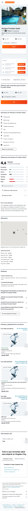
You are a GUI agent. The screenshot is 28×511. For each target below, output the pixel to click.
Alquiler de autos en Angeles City (11, 469)
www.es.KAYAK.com (7, 504)
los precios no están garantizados (13, 487)
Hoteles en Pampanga (18, 506)
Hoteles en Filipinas (8, 506)
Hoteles (14, 504)
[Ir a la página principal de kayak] (9, 2)
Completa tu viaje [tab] (7, 458)
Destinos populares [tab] (20, 458)
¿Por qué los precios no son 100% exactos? (11, 497)
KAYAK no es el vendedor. (8, 491)
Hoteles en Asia (20, 504)
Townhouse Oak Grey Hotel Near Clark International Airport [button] (14, 383)
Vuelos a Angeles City (9, 467)
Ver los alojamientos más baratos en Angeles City (21, 362)
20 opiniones (15, 31)
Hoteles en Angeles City (9, 471)
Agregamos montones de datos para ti (12, 494)
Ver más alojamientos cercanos (22, 329)
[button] (2, 2)
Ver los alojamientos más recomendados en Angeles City (21, 397)
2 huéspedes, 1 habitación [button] (10, 43)
